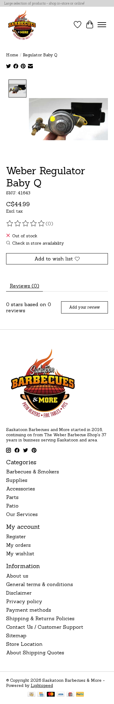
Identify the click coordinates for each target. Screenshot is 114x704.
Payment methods (28, 610)
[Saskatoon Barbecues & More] (22, 25)
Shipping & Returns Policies (40, 618)
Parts (12, 497)
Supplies (16, 480)
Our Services (22, 514)
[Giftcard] (70, 695)
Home (12, 55)
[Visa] (61, 695)
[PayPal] (80, 695)
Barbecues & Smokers (32, 472)
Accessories (20, 489)
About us (17, 576)
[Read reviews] (26, 223)
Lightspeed (42, 685)
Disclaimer (19, 593)
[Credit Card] (41, 695)
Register (16, 536)
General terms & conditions (39, 584)
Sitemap (16, 635)
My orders (18, 545)
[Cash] (31, 695)
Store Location (24, 644)
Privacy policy (24, 601)
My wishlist (20, 553)
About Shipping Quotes (35, 652)
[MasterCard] (51, 695)
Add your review (84, 307)
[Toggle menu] (102, 25)
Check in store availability (38, 243)
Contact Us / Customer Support (44, 627)
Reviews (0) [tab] (24, 286)
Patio (12, 506)
